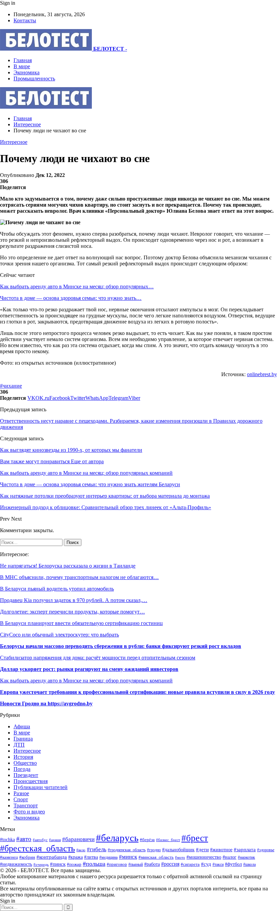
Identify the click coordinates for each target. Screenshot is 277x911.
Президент (26, 775)
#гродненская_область (127, 850)
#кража (75, 857)
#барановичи (78, 839)
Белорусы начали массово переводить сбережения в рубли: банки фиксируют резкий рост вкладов (120, 646)
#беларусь (117, 837)
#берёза (147, 839)
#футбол (233, 864)
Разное (21, 793)
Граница (23, 738)
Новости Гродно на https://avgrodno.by (46, 703)
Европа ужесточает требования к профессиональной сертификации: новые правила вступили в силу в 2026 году (137, 692)
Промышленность (34, 78)
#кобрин (27, 857)
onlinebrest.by (262, 374)
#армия (55, 840)
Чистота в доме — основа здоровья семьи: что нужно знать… (71, 298)
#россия (170, 864)
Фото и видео (29, 811)
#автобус (40, 840)
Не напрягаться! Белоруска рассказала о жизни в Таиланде (67, 566)
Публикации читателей (41, 787)
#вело (80, 850)
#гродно (154, 850)
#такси (218, 864)
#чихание (11, 386)
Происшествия (31, 781)
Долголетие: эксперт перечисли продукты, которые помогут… (72, 612)
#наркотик (246, 857)
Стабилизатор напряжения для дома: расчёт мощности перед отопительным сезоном (97, 657)
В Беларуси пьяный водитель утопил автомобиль (57, 589)
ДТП (19, 745)
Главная (23, 60)
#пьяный (135, 864)
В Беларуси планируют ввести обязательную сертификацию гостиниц (81, 623)
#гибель (96, 849)
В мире (22, 66)
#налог (229, 857)
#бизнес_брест (168, 840)
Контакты (25, 20)
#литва (91, 857)
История (23, 757)
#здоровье (265, 850)
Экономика (27, 72)
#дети (202, 849)
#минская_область (156, 857)
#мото (180, 857)
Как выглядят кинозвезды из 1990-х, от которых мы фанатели (71, 450)
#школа (249, 864)
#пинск (58, 864)
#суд (206, 864)
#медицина (108, 857)
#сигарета (190, 864)
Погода (22, 769)
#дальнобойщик (178, 849)
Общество (25, 763)
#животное (221, 849)
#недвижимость (16, 864)
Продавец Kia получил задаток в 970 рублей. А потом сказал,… (73, 600)
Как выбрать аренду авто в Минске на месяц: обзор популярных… (77, 286)
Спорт (21, 799)
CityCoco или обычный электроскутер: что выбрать (59, 634)
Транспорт (26, 805)
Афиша (22, 726)
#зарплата (245, 849)
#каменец (9, 857)
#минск (128, 857)
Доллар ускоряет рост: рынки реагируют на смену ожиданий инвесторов (89, 669)
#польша (94, 863)
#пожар (74, 864)
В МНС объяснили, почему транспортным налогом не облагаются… (79, 577)
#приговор (117, 864)
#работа (152, 864)
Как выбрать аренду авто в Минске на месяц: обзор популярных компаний (86, 680)
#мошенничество (203, 857)
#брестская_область (37, 848)
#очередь (41, 864)
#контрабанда (51, 857)
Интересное (13, 142)
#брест (194, 838)
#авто (23, 838)
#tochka (7, 839)
